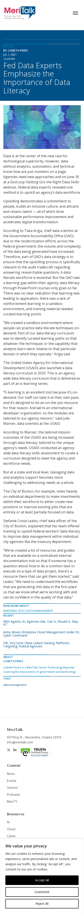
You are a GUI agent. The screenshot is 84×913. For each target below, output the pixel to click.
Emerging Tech (14, 611)
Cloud (11, 829)
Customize (42, 892)
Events (11, 780)
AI (8, 822)
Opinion (12, 787)
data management (14, 685)
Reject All (42, 903)
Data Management (40, 611)
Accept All (42, 880)
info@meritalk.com (20, 742)
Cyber (11, 836)
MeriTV (12, 801)
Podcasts (13, 794)
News (11, 774)
